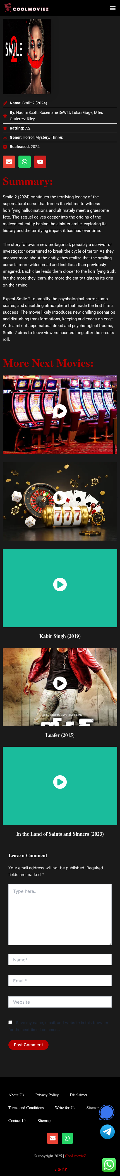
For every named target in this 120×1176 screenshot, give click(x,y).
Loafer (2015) (60, 735)
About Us (16, 1094)
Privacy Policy (47, 1094)
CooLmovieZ (75, 1155)
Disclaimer (78, 1094)
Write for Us (65, 1107)
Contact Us (17, 1120)
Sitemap (93, 1107)
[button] (112, 8)
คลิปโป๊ (61, 1169)
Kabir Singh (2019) (60, 636)
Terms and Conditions (26, 1107)
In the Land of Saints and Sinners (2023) (60, 833)
